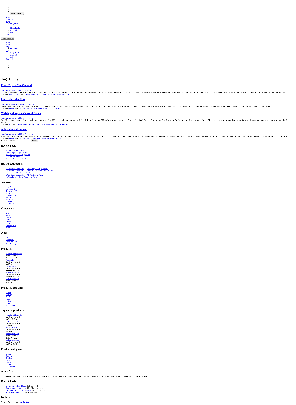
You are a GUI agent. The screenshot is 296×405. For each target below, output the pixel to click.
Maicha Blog (24, 402)
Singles (8, 303)
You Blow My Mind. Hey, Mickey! (18, 155)
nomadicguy (5, 90)
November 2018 (11, 189)
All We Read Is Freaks (14, 157)
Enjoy (33, 94)
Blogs (8, 22)
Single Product (15, 28)
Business (9, 215)
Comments (11, 242)
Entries (10, 240)
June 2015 (9, 197)
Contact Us (10, 34)
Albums (8, 293)
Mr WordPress (11, 177)
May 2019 (9, 187)
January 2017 (10, 193)
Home (8, 18)
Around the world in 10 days (16, 150)
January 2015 (10, 203)
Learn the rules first (13, 99)
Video (8, 228)
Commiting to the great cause (16, 153)
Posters (8, 301)
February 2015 (11, 201)
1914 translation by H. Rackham (17, 159)
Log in (8, 238)
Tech (27, 108)
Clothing (9, 295)
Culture (11, 94)
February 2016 (11, 195)
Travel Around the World (28, 177)
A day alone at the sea (14, 129)
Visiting (33, 108)
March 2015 (10, 199)
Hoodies (9, 297)
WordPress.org (11, 244)
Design (27, 94)
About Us (9, 20)
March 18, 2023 (16, 90)
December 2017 (11, 191)
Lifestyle (11, 108)
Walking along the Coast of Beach (21, 113)
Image (8, 219)
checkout (13, 30)
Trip (37, 94)
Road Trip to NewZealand (16, 85)
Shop (7, 26)
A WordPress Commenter (15, 169)
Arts (9, 124)
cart (11, 32)
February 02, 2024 (17, 104)
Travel (16, 94)
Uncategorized (11, 226)
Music (8, 299)
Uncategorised (11, 305)
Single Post (14, 24)
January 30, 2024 (16, 118)
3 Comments (27, 90)
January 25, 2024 (16, 134)
